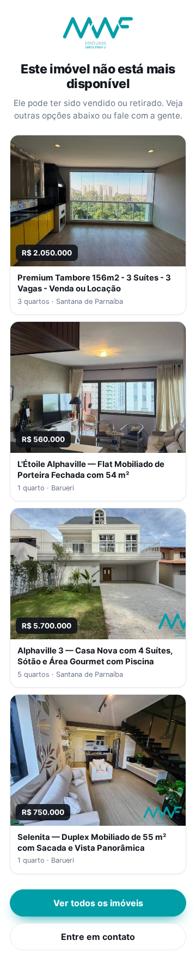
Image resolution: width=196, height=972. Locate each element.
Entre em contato (98, 936)
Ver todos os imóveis (98, 903)
